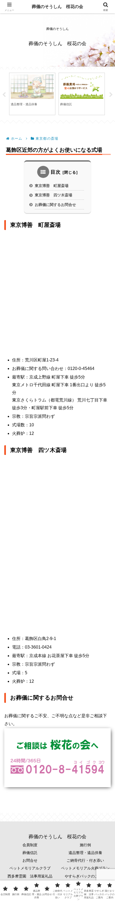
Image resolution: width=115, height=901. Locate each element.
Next (111, 94)
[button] (102, 726)
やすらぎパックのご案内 (85, 876)
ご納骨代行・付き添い (85, 860)
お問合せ (29, 860)
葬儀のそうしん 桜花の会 (57, 6)
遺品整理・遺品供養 (85, 853)
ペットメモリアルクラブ (30, 868)
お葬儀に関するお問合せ (55, 204)
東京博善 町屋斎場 (51, 186)
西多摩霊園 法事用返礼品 (29, 876)
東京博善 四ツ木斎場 (53, 195)
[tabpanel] (32, 94)
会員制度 (29, 845)
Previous (4, 94)
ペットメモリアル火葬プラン (85, 868)
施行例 (85, 845)
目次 (56, 172)
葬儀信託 (29, 853)
